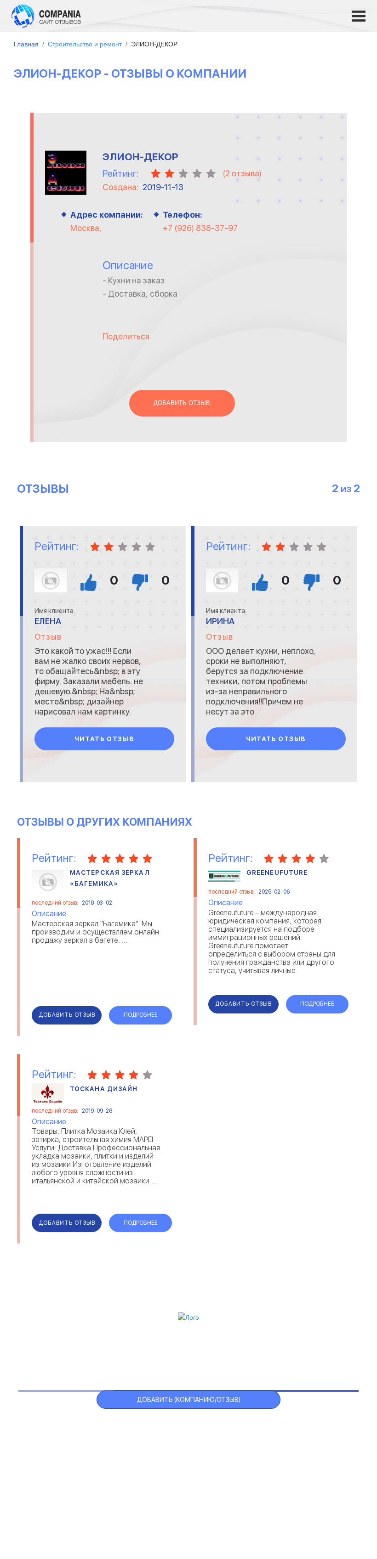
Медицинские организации (300, 1473)
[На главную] (46, 15)
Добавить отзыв (182, 403)
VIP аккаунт (158, 1353)
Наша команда (326, 1509)
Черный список (222, 1353)
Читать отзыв (104, 739)
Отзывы (58, 1353)
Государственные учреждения (178, 1427)
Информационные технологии (178, 1450)
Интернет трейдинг (162, 1438)
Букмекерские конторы (65, 1461)
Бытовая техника (57, 1473)
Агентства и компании (65, 1427)
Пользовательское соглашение (126, 1509)
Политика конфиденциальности (239, 1509)
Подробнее (141, 1015)
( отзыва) (242, 173)
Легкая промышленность (298, 1438)
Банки (38, 1438)
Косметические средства (172, 1473)
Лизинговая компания (292, 1450)
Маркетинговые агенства (299, 1461)
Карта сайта (315, 1353)
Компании (105, 1353)
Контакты (46, 1504)
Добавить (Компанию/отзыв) (188, 1399)
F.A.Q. (271, 1353)
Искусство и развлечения (172, 1461)
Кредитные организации (297, 1427)
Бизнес (40, 1450)
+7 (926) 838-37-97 (200, 228)
